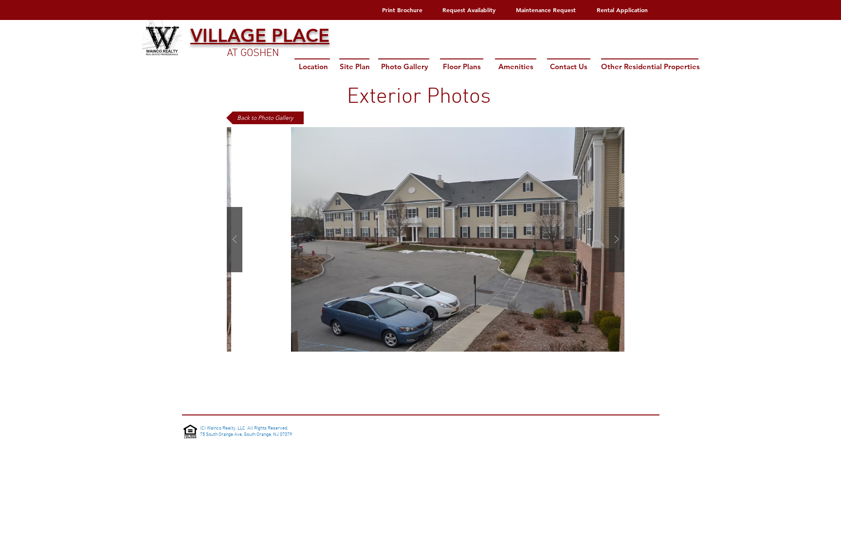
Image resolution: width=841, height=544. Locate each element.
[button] (425, 239)
